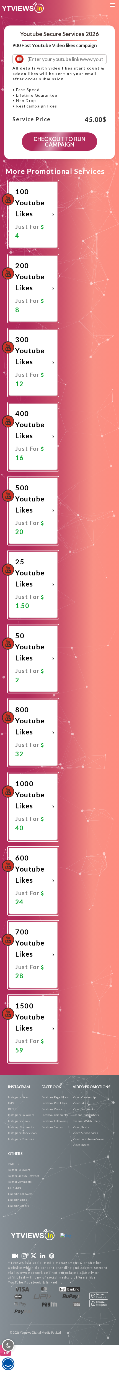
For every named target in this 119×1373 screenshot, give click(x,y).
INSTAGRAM (19, 1087)
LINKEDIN (14, 1187)
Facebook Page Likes (55, 1097)
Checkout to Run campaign (59, 141)
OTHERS (15, 1153)
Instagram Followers (21, 1114)
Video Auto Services (85, 1132)
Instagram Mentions (21, 1139)
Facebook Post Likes (54, 1103)
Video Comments (84, 1109)
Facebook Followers (54, 1121)
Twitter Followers (19, 1169)
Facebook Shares (52, 1127)
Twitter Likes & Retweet (23, 1175)
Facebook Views (52, 1109)
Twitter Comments (20, 1181)
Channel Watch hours (86, 1121)
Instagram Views (19, 1121)
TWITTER (13, 1163)
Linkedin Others (18, 1205)
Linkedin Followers (20, 1193)
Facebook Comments (55, 1114)
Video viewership (84, 1097)
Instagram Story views (22, 1132)
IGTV (11, 1103)
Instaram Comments (21, 1127)
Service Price (31, 119)
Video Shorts (81, 1127)
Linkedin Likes (17, 1199)
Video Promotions (91, 1087)
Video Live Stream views (88, 1139)
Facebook (51, 1087)
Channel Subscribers (86, 1114)
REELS (12, 1109)
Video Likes (80, 1103)
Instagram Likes (18, 1097)
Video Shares (81, 1144)
